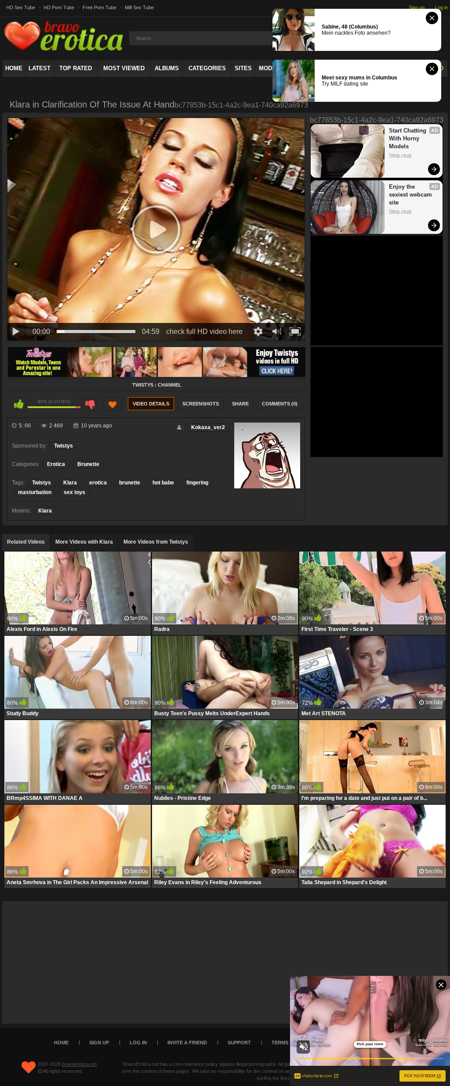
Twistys (63, 446)
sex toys (74, 492)
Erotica (56, 464)
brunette (129, 483)
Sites (243, 68)
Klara (70, 483)
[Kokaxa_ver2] (267, 455)
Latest (40, 68)
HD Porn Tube (59, 7)
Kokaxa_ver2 (208, 427)
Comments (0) (280, 403)
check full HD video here (204, 331)
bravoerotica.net (79, 1064)
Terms (280, 1042)
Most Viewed (124, 68)
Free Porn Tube (99, 7)
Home (13, 68)
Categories (207, 68)
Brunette (88, 464)
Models (271, 68)
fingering (197, 483)
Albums (167, 68)
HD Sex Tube (20, 7)
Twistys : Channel (156, 384)
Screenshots (200, 403)
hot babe (163, 483)
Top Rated (75, 68)
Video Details (151, 403)
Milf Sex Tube (139, 7)
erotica (98, 483)
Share (240, 403)
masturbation (34, 492)
